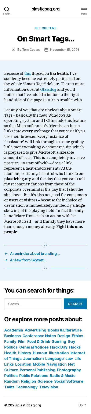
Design (63, 336)
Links (9, 364)
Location (23, 364)
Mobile (39, 364)
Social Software (68, 381)
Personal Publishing (37, 370)
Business (12, 336)
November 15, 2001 (64, 50)
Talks (9, 387)
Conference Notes (39, 336)
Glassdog (48, 89)
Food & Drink (38, 341)
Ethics (77, 336)
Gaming (59, 341)
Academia (13, 330)
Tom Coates (31, 50)
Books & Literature (64, 330)
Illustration (59, 353)
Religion (28, 381)
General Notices (34, 347)
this (27, 73)
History (24, 353)
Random (11, 381)
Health (10, 353)
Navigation (56, 364)
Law (69, 358)
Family (10, 341)
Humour (40, 353)
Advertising (35, 330)
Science (45, 381)
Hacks (75, 347)
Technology (26, 387)
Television (48, 387)
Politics (11, 375)
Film (22, 341)
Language (54, 358)
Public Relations (33, 375)
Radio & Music (63, 375)
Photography (69, 370)
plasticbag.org (45, 9)
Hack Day (59, 347)
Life (77, 358)
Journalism (33, 358)
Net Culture (45, 28)
